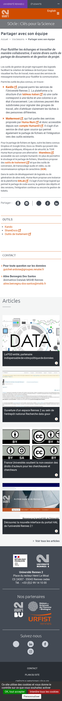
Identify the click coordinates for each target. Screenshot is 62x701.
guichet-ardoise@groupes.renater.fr (23, 269)
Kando (8, 226)
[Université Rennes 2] (41, 560)
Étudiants (36, 4)
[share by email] (26, 203)
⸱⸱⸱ (59, 4)
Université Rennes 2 (13, 4)
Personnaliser (32, 696)
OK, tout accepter (15, 691)
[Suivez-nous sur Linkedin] (31, 642)
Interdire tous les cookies (44, 691)
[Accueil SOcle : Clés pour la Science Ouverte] (5, 13)
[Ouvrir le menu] (58, 13)
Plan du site (32, 674)
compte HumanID (29, 125)
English (51, 10)
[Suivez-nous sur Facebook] (46, 642)
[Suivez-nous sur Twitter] (16, 642)
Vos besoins (18, 39)
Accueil (4, 39)
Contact (32, 668)
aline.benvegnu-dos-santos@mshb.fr (24, 283)
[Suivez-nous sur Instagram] (31, 650)
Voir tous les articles (47, 541)
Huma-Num (28, 122)
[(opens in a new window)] (38, 606)
